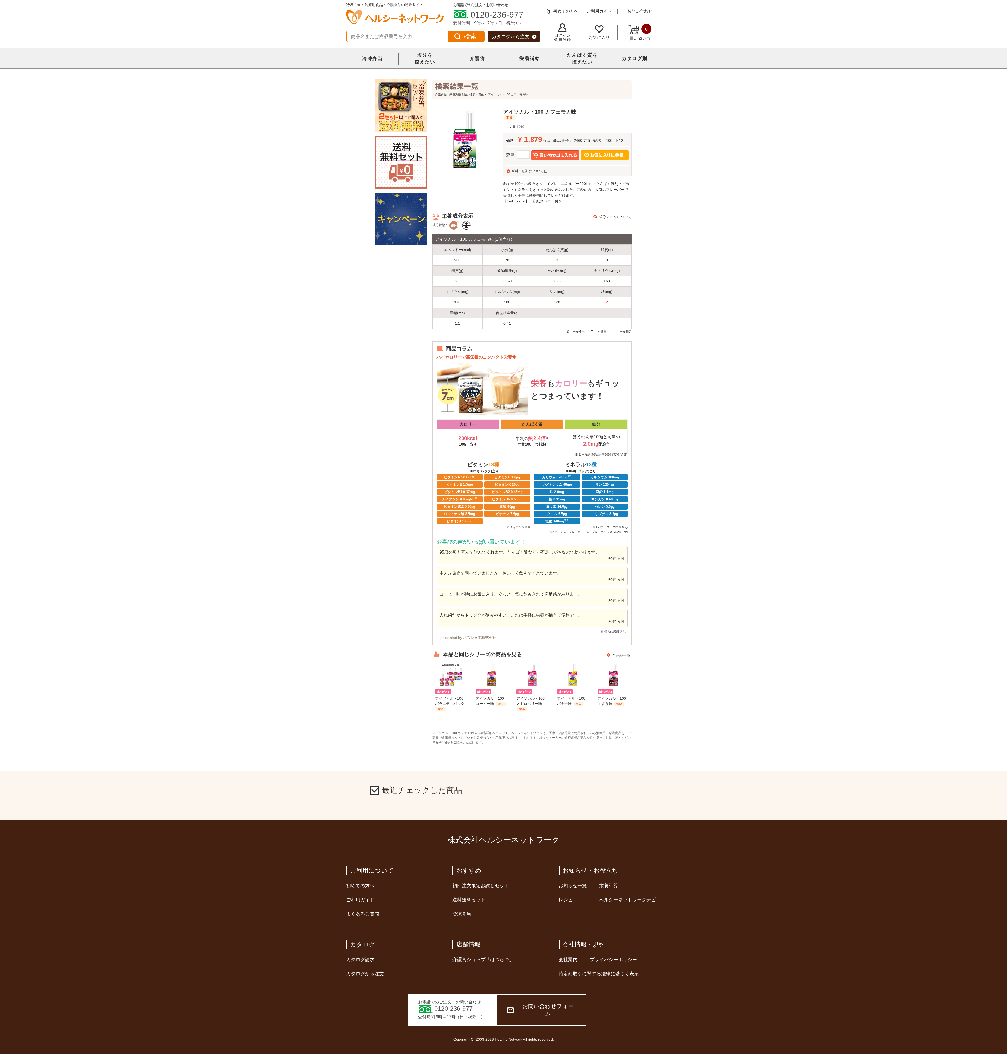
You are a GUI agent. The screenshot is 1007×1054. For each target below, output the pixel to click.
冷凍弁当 (372, 58)
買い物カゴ (639, 33)
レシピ (566, 899)
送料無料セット (468, 899)
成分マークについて (615, 217)
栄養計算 (608, 885)
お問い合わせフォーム (548, 1009)
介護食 (477, 58)
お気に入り (599, 37)
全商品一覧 (621, 655)
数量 (510, 154)
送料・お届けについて (527, 171)
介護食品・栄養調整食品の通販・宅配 (459, 94)
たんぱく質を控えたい (582, 58)
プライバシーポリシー (613, 959)
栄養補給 (529, 58)
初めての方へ (565, 11)
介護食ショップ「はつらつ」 (483, 959)
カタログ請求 (360, 959)
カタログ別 (634, 58)
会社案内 (568, 959)
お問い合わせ (639, 11)
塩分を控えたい (425, 58)
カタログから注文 (510, 36)
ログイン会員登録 (562, 37)
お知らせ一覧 (573, 885)
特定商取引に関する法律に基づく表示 (599, 973)
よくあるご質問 (362, 914)
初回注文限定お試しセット (480, 885)
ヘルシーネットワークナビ (627, 899)
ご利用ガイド (599, 11)
